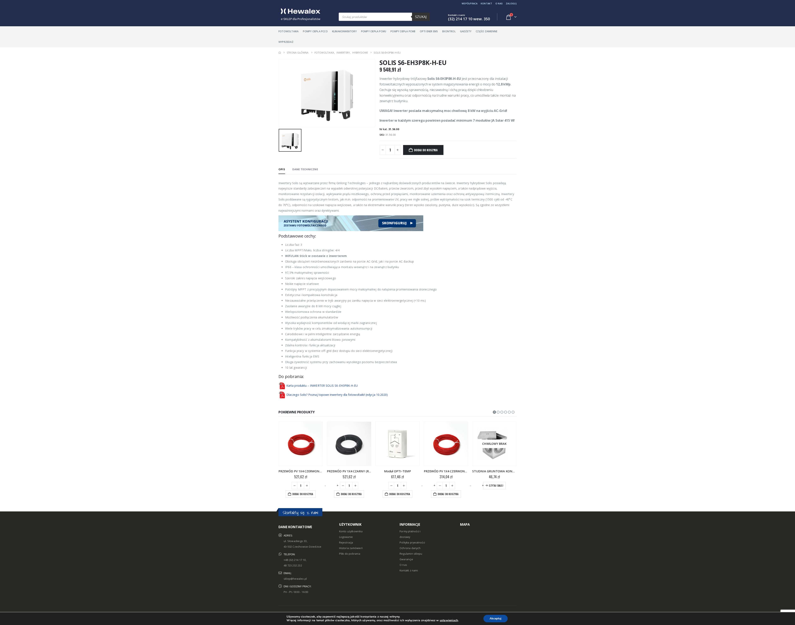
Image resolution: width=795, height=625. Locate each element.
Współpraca (470, 3)
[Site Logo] (299, 14)
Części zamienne (486, 31)
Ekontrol (449, 31)
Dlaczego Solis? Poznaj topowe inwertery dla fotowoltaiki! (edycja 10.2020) (337, 395)
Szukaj (421, 16)
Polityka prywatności (412, 542)
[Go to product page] (301, 444)
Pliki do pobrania (349, 553)
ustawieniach (449, 620)
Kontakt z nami (409, 570)
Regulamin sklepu (411, 553)
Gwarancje (406, 559)
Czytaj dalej (496, 485)
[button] (494, 412)
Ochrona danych (410, 548)
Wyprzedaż (285, 42)
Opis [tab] (281, 169)
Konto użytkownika (351, 531)
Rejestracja (346, 542)
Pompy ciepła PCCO (315, 31)
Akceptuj (495, 618)
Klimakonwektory (344, 31)
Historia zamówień (351, 548)
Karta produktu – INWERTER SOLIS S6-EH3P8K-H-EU (322, 385)
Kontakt (486, 3)
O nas (499, 3)
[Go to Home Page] (279, 52)
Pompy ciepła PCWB (402, 31)
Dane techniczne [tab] (305, 169)
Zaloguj (511, 3)
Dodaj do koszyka (426, 150)
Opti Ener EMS (429, 31)
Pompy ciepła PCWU (373, 31)
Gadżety (465, 31)
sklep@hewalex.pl (295, 579)
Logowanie (346, 537)
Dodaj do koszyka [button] (302, 494)
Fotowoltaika (288, 31)
